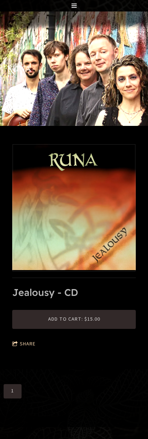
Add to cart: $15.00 (74, 319)
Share (28, 344)
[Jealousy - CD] (74, 208)
